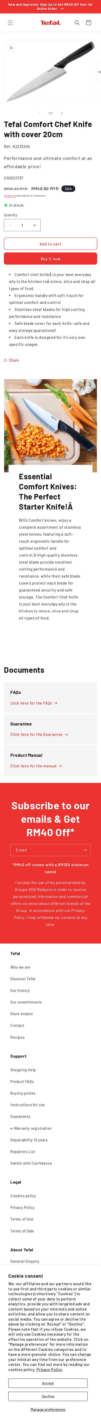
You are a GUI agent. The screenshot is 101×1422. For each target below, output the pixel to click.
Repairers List (22, 1151)
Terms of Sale (22, 1231)
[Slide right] (62, 113)
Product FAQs (22, 1081)
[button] (10, 22)
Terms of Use (21, 1219)
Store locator (21, 1014)
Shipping (10, 195)
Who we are (20, 967)
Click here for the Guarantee (36, 734)
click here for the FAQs (31, 703)
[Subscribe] (84, 850)
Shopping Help (23, 1070)
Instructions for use (27, 1105)
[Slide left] (39, 113)
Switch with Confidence (31, 1163)
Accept (48, 1383)
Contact (17, 1025)
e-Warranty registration (31, 1128)
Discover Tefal (22, 979)
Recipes (17, 1037)
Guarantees (20, 1116)
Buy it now (51, 258)
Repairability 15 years (29, 1140)
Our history (20, 990)
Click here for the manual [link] (33, 766)
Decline (48, 1396)
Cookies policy (23, 1196)
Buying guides (23, 1093)
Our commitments (26, 1002)
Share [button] (14, 360)
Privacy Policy (49, 1369)
